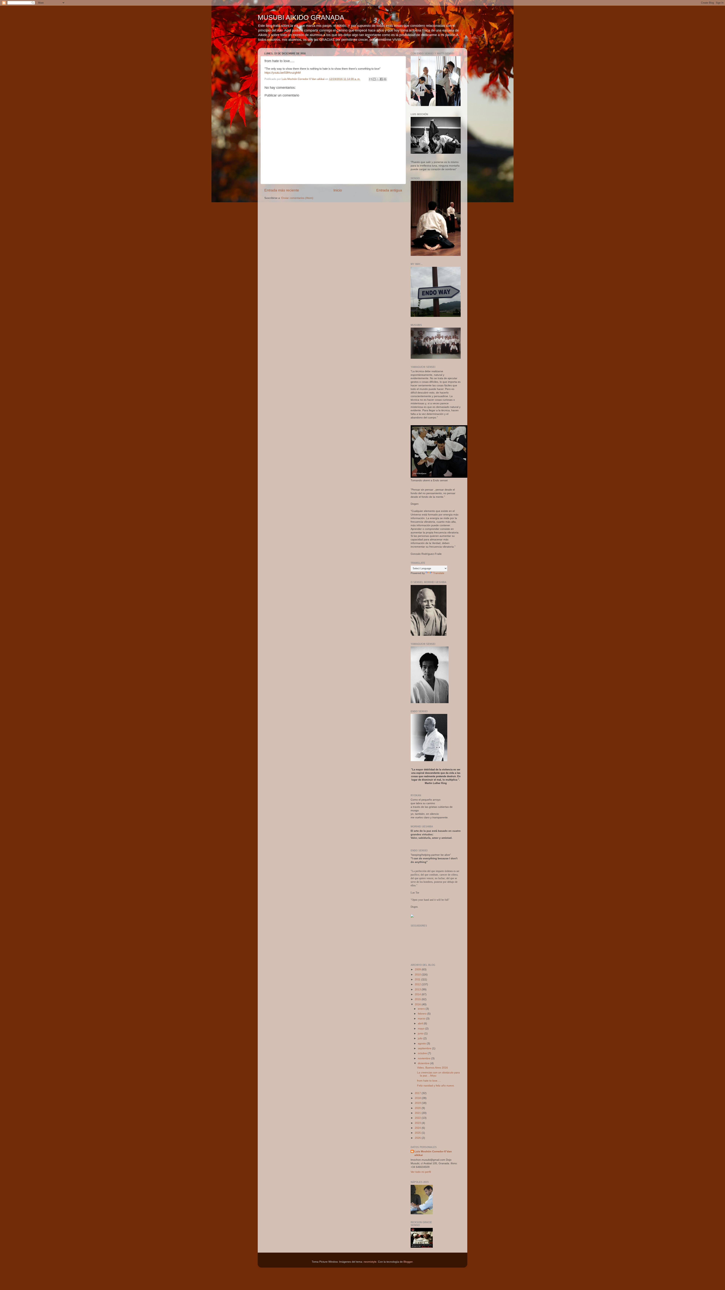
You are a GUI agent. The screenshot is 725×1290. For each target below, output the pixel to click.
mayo (421, 1028)
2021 (418, 1113)
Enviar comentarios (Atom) (297, 198)
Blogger (408, 1261)
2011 (418, 979)
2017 (418, 1093)
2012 (418, 984)
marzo (422, 1018)
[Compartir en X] (378, 79)
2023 (418, 1123)
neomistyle (370, 1261)
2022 (418, 1117)
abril (421, 1023)
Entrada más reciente (281, 190)
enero (422, 1008)
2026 (418, 1137)
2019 (418, 1103)
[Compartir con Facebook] (381, 79)
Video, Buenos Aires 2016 (432, 1067)
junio (421, 1033)
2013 (418, 989)
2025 (418, 1132)
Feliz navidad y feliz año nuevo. (436, 1085)
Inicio (337, 190)
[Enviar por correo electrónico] (371, 79)
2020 (418, 1108)
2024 (418, 1127)
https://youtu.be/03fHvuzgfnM (283, 72)
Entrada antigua (389, 190)
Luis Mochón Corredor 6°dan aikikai (433, 1153)
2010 (418, 974)
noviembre (424, 1058)
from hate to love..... (429, 1080)
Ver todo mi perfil (421, 1171)
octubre (423, 1053)
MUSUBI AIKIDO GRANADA (301, 17)
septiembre (425, 1048)
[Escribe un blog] (374, 79)
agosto (422, 1043)
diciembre (424, 1063)
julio (420, 1038)
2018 (418, 1098)
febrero (422, 1013)
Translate (438, 573)
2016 (418, 1004)
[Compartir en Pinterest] (385, 79)
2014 (418, 994)
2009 (418, 969)
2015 (418, 999)
